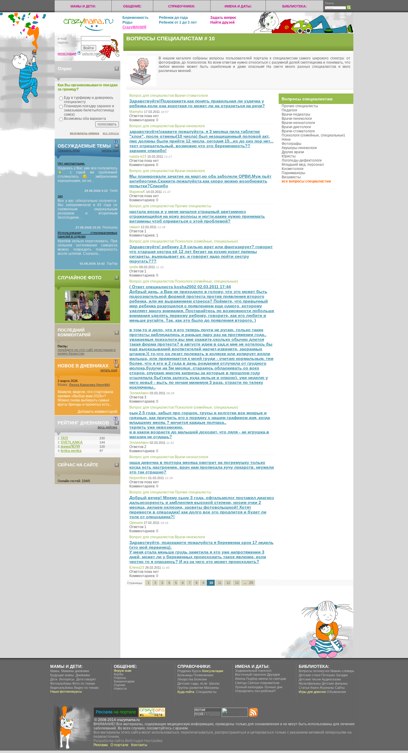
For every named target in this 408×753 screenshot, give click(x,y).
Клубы (118, 674)
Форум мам (122, 670)
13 (237, 583)
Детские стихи (309, 675)
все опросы (111, 133)
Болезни (200, 679)
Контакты (139, 745)
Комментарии (124, 681)
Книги (314, 687)
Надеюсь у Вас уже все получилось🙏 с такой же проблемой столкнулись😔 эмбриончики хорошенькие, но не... (87, 174)
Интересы (66, 679)
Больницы (185, 675)
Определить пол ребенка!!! (255, 691)
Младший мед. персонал (303, 164)
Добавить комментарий (97, 412)
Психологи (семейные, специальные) (313, 135)
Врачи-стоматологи (298, 131)
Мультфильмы (310, 683)
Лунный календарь (249, 687)
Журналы (327, 687)
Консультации (212, 671)
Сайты (340, 687)
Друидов (273, 674)
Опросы (120, 678)
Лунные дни (273, 687)
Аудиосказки (331, 679)
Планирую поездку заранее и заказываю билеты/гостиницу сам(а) (89, 110)
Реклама (100, 745)
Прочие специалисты (300, 106)
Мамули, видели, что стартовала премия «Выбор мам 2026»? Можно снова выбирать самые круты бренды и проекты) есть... (85, 398)
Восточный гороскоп (250, 674)
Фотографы (291, 144)
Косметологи (292, 169)
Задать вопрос (223, 18)
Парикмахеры (293, 173)
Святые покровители (263, 683)
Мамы (54, 671)
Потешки (328, 675)
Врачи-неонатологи (298, 123)
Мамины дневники (75, 671)
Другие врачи (293, 152)
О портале (119, 745)
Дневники (83, 675)
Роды (127, 22)
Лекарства (185, 679)
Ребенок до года (173, 18)
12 (228, 583)
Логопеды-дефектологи (302, 160)
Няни (286, 139)
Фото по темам (83, 683)
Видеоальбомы (61, 687)
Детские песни (310, 679)
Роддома (184, 671)
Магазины (211, 687)
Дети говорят (86, 679)
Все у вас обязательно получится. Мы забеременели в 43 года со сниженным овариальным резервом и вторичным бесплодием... (87, 209)
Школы (214, 683)
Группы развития (190, 687)
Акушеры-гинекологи (299, 148)
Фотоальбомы (60, 683)
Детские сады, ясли (192, 683)
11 (219, 583)
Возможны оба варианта (85, 118)
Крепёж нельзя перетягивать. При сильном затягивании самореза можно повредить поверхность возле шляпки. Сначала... (87, 247)
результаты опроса (84, 133)
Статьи (304, 687)
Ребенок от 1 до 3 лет (178, 22)
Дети (53, 679)
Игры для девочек (312, 692)
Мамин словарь (342, 671)
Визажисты (291, 177)
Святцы (241, 683)
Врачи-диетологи (296, 127)
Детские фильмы (335, 683)
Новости (120, 688)
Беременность (135, 18)
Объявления (336, 692)
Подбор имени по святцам (266, 678)
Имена (240, 678)
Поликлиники (203, 675)
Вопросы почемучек (314, 671)
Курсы (196, 671)
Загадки (342, 675)
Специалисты (206, 692)
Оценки (119, 685)
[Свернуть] (116, 68)
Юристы (289, 156)
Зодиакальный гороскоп (253, 670)
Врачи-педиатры (296, 114)
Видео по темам (86, 687)
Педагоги (289, 110)
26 (251, 583)
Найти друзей (222, 22)
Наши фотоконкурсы (66, 691)
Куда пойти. (186, 692)
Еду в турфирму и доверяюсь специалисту (88, 100)
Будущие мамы (62, 675)
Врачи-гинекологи (297, 118)
